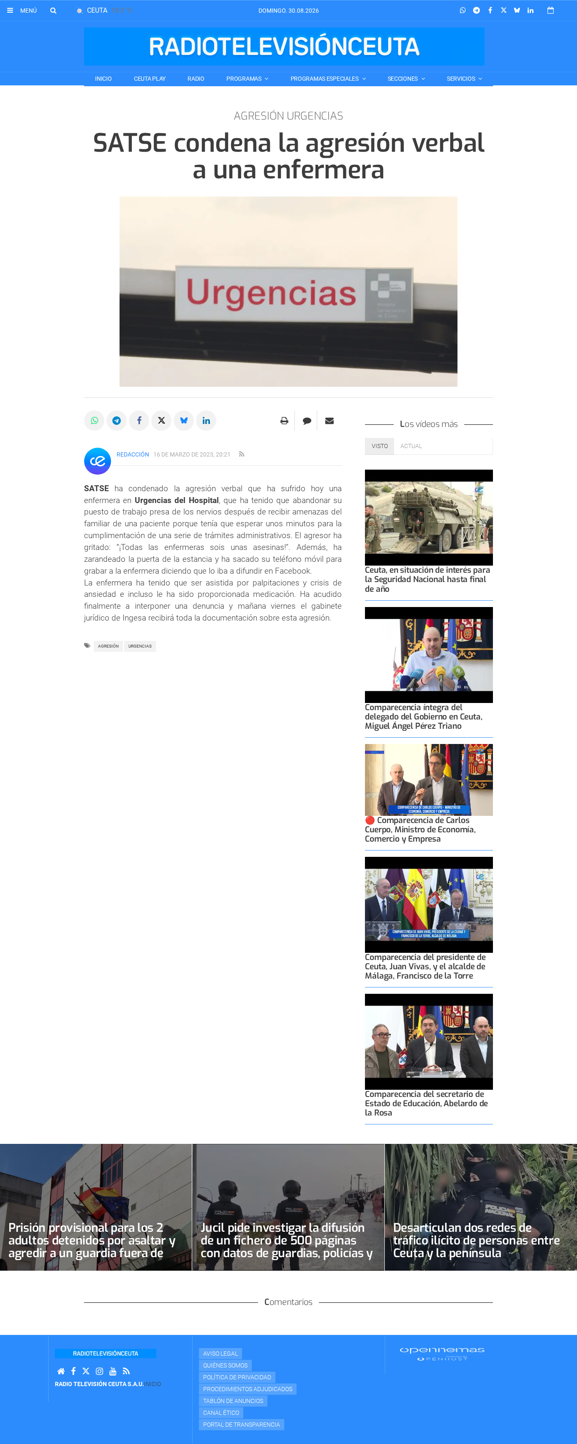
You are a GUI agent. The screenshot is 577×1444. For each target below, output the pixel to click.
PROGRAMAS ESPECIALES (325, 78)
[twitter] (86, 1371)
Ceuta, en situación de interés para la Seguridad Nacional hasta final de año (427, 579)
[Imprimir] (284, 420)
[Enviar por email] (329, 420)
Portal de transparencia (241, 1424)
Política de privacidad (237, 1377)
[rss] (242, 454)
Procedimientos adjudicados (247, 1389)
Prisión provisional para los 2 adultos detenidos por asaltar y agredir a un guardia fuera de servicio (91, 1247)
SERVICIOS (461, 78)
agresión (108, 646)
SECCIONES (403, 78)
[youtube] (113, 1371)
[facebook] (73, 1371)
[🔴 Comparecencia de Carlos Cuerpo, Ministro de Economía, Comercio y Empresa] (429, 780)
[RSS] (126, 1371)
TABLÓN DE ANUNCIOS (233, 1401)
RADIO (196, 78)
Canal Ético (221, 1412)
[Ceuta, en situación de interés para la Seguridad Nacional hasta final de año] (429, 518)
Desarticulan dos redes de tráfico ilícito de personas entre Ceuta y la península (476, 1240)
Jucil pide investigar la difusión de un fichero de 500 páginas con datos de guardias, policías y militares (287, 1247)
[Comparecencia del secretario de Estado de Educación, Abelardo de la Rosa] (429, 1042)
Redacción (133, 454)
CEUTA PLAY (150, 78)
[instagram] (99, 1371)
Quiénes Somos (225, 1365)
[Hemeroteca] (550, 10)
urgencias (140, 646)
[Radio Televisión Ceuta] (284, 46)
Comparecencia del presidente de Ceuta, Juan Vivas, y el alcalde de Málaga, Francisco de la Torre (425, 966)
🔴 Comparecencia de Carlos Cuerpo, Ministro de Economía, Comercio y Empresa (420, 829)
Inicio (103, 78)
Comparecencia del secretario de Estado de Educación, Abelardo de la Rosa (426, 1103)
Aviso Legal (220, 1353)
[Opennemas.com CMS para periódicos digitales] (442, 1354)
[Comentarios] (307, 420)
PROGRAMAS (244, 78)
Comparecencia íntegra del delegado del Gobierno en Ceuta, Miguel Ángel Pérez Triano (423, 716)
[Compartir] (463, 10)
